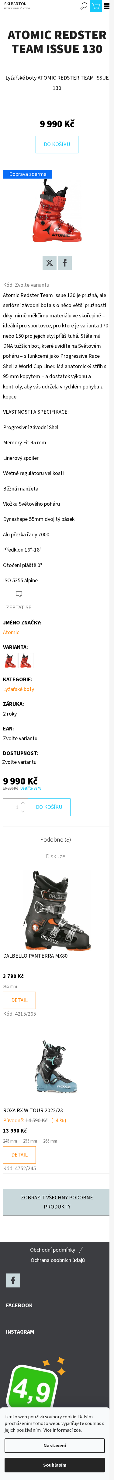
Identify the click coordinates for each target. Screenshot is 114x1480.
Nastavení (54, 1445)
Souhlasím (55, 1465)
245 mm (10, 1141)
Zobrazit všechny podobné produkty (57, 1202)
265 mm (10, 986)
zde (77, 1430)
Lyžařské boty (18, 689)
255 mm (30, 1141)
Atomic (11, 632)
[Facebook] (65, 263)
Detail (19, 1000)
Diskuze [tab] (55, 856)
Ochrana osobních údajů (58, 1260)
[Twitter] (50, 263)
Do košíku (57, 144)
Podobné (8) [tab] (55, 839)
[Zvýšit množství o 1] (23, 803)
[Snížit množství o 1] (23, 811)
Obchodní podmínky (52, 1250)
